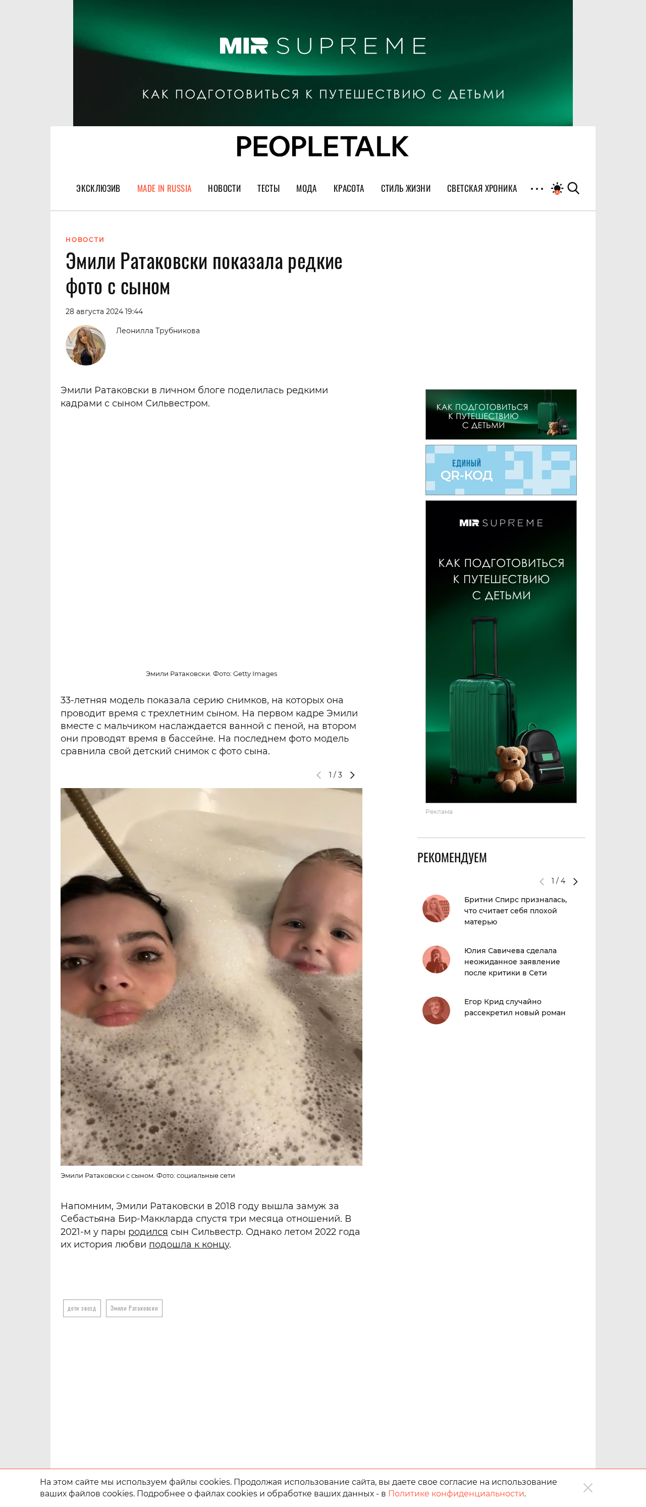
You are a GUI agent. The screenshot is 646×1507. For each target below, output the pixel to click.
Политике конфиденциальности (456, 1493)
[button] (352, 775)
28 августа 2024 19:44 (104, 311)
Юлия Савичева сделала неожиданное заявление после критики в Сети (512, 961)
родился (148, 1231)
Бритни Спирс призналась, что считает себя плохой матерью (515, 910)
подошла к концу (189, 1244)
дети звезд (82, 1308)
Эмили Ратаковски (134, 1308)
